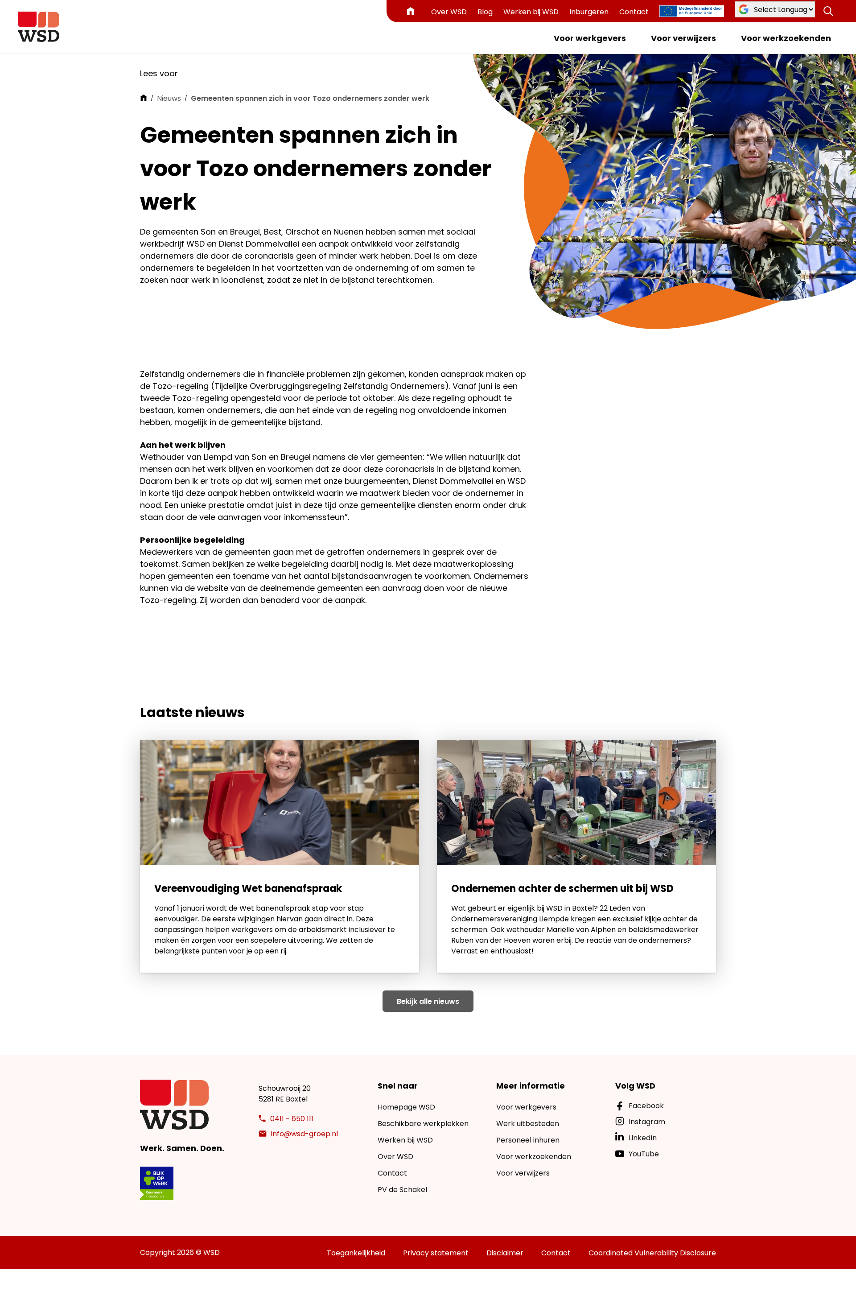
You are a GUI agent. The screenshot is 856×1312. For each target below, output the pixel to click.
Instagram (647, 1122)
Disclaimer (504, 1253)
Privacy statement (436, 1253)
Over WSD (449, 12)
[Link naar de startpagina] (38, 27)
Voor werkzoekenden (786, 38)
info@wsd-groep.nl (304, 1134)
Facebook (646, 1106)
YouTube (644, 1154)
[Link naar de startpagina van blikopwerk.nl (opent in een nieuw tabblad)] (156, 1183)
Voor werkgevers (590, 38)
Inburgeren (589, 12)
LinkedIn (643, 1138)
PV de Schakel (402, 1189)
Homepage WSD (406, 1107)
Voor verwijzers (683, 38)
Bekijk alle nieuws (428, 1001)
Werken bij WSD (531, 12)
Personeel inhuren (528, 1140)
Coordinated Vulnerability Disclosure (652, 1253)
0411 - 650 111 (291, 1119)
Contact (634, 12)
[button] (828, 11)
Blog (485, 12)
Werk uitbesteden (527, 1123)
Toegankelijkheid (356, 1253)
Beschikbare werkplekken (423, 1123)
